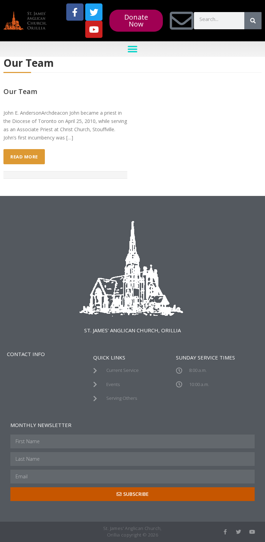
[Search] (253, 20)
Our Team (20, 91)
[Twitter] (93, 12)
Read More (24, 157)
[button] (132, 49)
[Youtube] (93, 29)
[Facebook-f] (75, 12)
